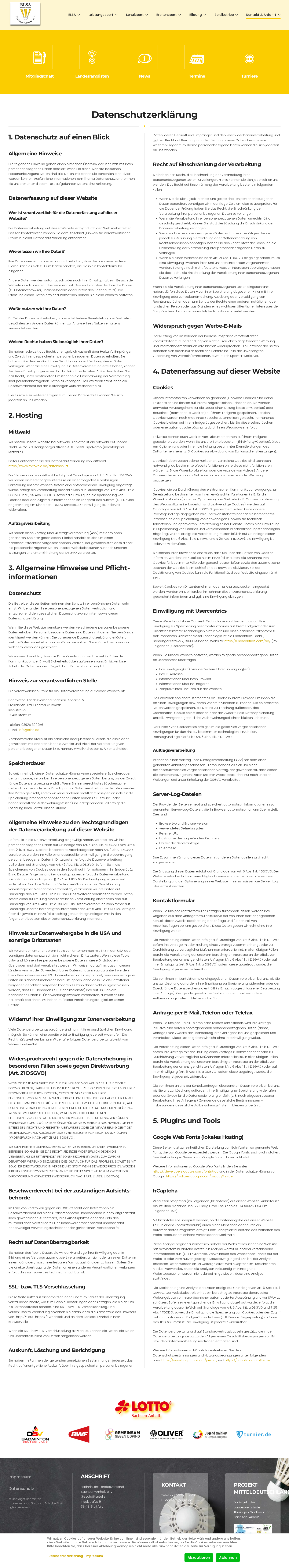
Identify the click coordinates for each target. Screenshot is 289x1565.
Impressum (20, 1477)
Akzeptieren (198, 1557)
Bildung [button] (195, 15)
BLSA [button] (72, 15)
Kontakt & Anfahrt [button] (261, 15)
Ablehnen (228, 1557)
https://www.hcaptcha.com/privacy (189, 1360)
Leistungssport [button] (100, 15)
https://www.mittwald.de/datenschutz (38, 466)
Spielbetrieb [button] (224, 15)
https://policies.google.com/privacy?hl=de (199, 1176)
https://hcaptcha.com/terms (248, 1360)
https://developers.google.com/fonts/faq (186, 1171)
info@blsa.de (29, 730)
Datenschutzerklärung (65, 1556)
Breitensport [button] (166, 15)
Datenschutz (21, 1488)
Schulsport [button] (135, 15)
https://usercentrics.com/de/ (247, 641)
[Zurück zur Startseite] (25, 15)
